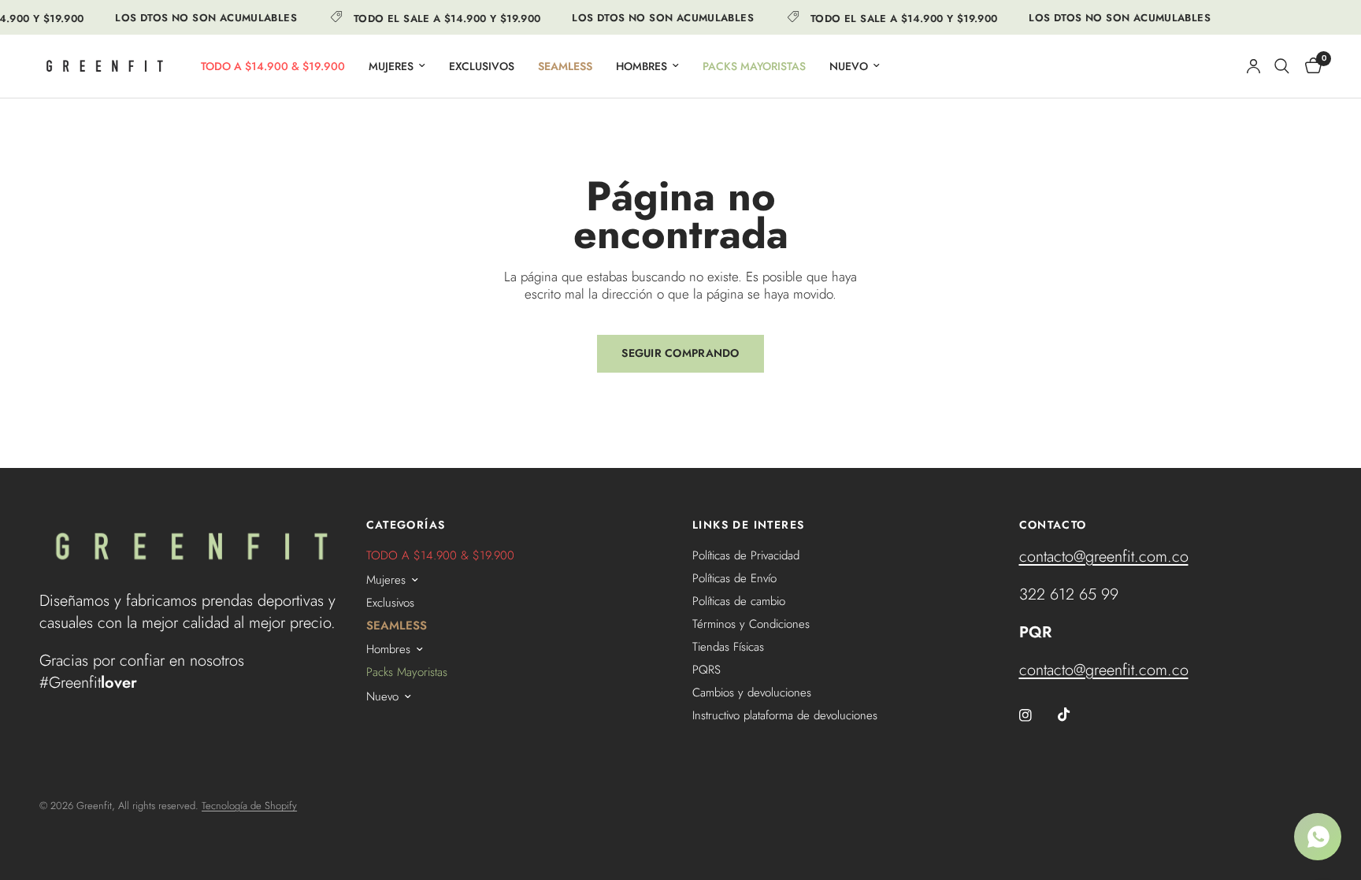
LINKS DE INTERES (748, 524)
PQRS (706, 669)
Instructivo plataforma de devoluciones (784, 715)
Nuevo (848, 66)
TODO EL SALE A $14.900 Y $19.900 (441, 17)
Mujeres (391, 66)
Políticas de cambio (738, 601)
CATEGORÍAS (406, 524)
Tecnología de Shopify (249, 805)
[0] (1309, 66)
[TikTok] (1075, 714)
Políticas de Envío (734, 578)
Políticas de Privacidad (745, 555)
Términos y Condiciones (751, 624)
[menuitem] (273, 66)
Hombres (641, 66)
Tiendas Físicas (728, 646)
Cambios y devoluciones (751, 692)
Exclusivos (481, 66)
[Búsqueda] (1281, 66)
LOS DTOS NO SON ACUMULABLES (201, 18)
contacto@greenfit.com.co (1104, 556)
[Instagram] (1036, 715)
